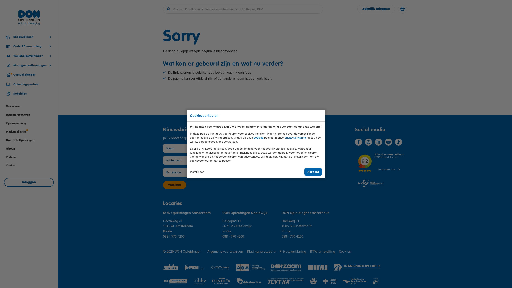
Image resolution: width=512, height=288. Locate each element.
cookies (258, 137)
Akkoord (313, 171)
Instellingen (197, 171)
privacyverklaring (295, 137)
